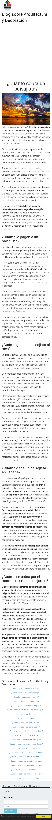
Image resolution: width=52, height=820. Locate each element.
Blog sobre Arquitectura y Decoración (24, 17)
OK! (43, 816)
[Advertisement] (26, 51)
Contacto (5, 791)
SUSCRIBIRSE (10, 811)
